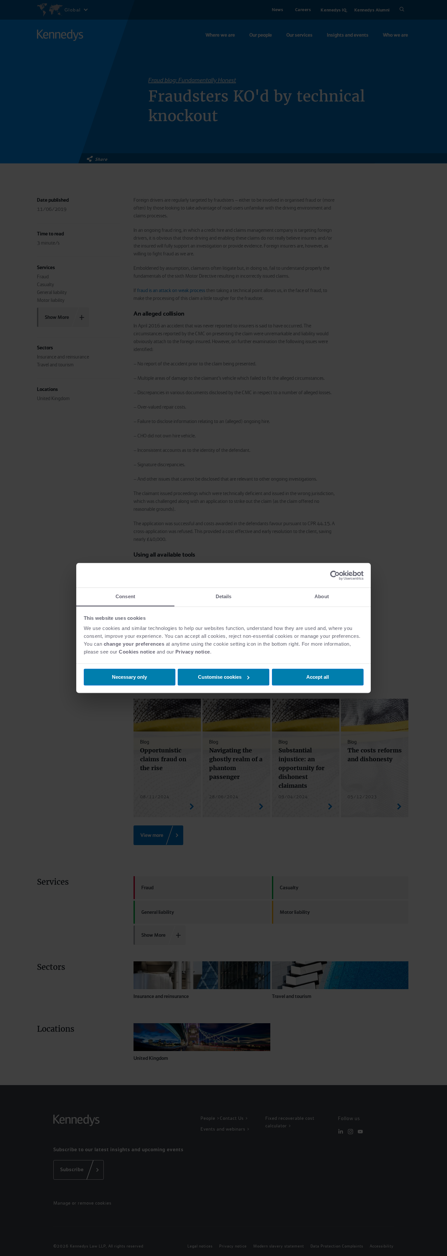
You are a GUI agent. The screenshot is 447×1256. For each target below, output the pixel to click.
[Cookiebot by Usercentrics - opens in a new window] (335, 575)
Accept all (317, 677)
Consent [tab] (125, 596)
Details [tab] (224, 596)
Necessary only (129, 677)
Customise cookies (219, 677)
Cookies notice (137, 652)
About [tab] (321, 596)
